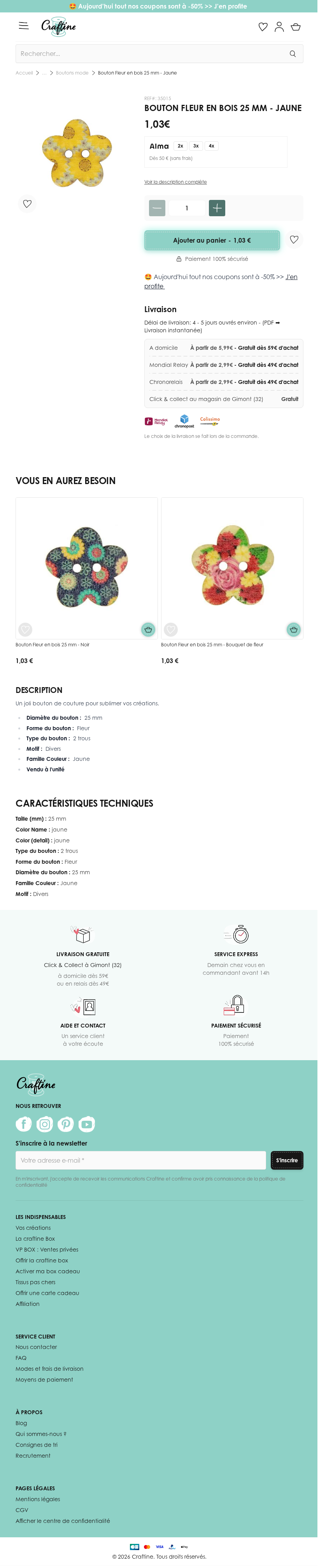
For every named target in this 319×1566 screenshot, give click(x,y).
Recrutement (33, 1455)
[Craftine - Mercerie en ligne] (58, 26)
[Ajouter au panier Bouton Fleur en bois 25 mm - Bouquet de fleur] (294, 630)
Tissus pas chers (35, 1282)
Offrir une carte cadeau (47, 1293)
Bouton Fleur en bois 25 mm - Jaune (137, 73)
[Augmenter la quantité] (217, 208)
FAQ (21, 1357)
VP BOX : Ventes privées (47, 1249)
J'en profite (231, 6)
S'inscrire (287, 1160)
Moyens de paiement (44, 1379)
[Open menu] (24, 25)
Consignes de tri (37, 1444)
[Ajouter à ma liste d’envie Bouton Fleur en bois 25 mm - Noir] (25, 630)
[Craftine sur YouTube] (87, 1124)
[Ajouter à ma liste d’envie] (27, 203)
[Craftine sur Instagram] (45, 1124)
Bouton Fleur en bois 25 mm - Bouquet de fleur (212, 645)
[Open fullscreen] (76, 155)
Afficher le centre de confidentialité (63, 1520)
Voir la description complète (175, 182)
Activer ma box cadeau (48, 1271)
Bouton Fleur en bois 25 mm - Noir (52, 645)
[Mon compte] (279, 27)
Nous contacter (36, 1347)
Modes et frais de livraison (50, 1368)
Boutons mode (72, 73)
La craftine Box (35, 1238)
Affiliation (28, 1303)
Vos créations (33, 1227)
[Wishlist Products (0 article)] (263, 27)
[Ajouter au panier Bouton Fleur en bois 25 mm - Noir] (148, 630)
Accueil (24, 73)
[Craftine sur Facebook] (24, 1124)
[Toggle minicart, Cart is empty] (295, 27)
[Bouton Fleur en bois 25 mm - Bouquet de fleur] (232, 568)
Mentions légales (38, 1499)
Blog (21, 1423)
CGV (22, 1510)
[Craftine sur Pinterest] (66, 1124)
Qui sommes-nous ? (41, 1434)
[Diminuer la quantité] (157, 208)
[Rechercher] (292, 53)
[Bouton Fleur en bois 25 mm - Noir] (87, 568)
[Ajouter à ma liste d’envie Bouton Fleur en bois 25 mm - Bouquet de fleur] (171, 630)
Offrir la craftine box (42, 1260)
